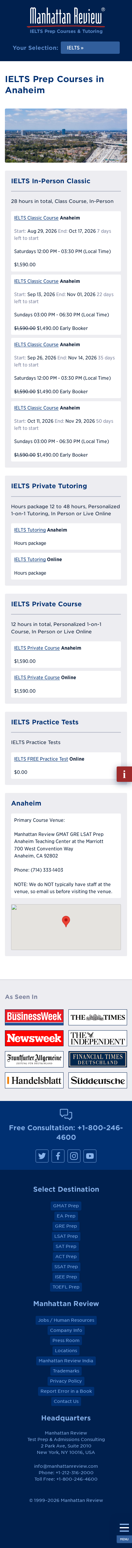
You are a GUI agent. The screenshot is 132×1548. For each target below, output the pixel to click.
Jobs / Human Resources (66, 1320)
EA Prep (66, 1215)
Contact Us (66, 1401)
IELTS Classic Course (36, 217)
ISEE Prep (66, 1276)
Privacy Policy (66, 1381)
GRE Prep (66, 1226)
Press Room (66, 1340)
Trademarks (66, 1370)
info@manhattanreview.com (66, 1466)
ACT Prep (66, 1256)
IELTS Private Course (37, 648)
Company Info (66, 1330)
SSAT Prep (66, 1266)
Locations (66, 1350)
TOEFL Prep (66, 1287)
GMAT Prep (66, 1205)
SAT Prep (66, 1246)
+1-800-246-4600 (77, 1479)
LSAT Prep (66, 1236)
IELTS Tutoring (30, 529)
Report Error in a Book (66, 1391)
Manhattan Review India (66, 1360)
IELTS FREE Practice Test (41, 759)
